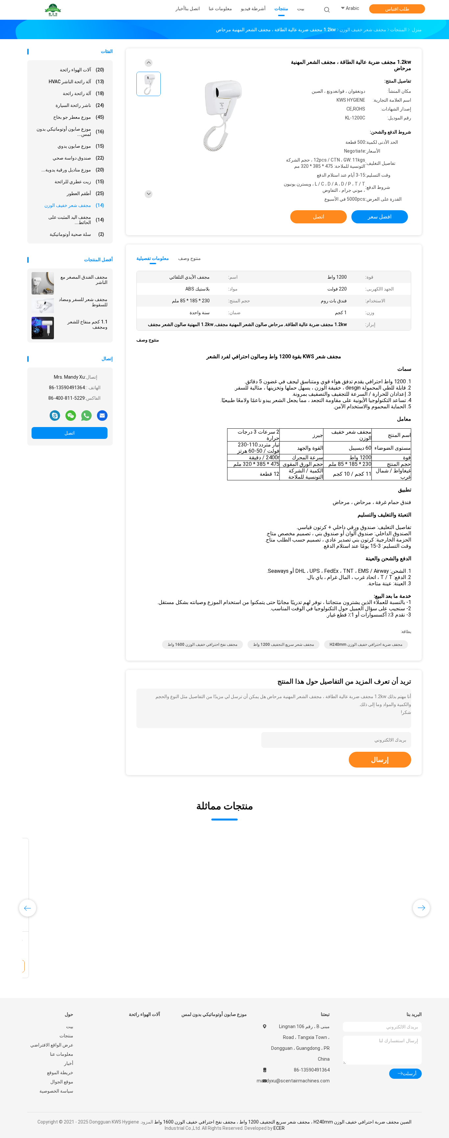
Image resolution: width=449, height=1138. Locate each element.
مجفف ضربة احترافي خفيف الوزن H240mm (366, 644)
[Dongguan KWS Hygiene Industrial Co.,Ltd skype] (55, 415)
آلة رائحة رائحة (83, 93)
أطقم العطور (85, 193)
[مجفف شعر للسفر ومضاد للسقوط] (43, 305)
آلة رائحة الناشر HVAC (76, 81)
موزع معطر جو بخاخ (78, 117)
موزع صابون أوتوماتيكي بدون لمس (214, 1014)
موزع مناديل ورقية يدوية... (72, 169)
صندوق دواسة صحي (78, 158)
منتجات (66, 1035)
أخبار (68, 1063)
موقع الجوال (61, 1081)
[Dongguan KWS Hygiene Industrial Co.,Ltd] (53, 10)
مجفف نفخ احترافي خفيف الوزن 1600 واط (202, 644)
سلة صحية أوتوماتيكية (77, 234)
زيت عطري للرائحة (79, 181)
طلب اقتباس (397, 9)
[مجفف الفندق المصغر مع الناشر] (43, 283)
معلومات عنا (61, 1054)
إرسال (380, 760)
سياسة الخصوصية (56, 1091)
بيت (69, 1026)
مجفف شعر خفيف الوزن (74, 205)
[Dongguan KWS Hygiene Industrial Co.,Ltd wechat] (70, 415)
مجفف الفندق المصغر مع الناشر (83, 279)
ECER (279, 1128)
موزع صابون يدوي (81, 146)
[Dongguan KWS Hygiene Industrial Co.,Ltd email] (102, 415)
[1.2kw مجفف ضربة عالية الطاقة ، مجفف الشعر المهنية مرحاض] (219, 114)
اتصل (69, 433)
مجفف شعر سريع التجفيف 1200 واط (283, 644)
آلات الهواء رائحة (82, 69)
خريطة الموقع (60, 1072)
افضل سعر (379, 217)
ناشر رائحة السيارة (80, 105)
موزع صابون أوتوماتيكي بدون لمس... (70, 131)
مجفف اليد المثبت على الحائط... (76, 220)
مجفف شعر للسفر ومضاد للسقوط (83, 302)
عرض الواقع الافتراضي (51, 1045)
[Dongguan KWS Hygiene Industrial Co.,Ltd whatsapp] (86, 415)
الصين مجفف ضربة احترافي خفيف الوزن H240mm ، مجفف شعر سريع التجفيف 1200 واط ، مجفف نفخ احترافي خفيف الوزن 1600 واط (283, 1122)
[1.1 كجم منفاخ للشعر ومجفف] (43, 328)
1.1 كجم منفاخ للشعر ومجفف (87, 324)
